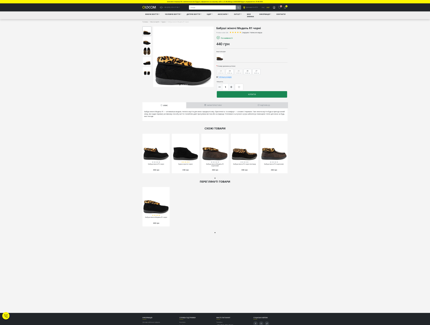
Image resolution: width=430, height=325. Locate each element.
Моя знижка (250, 15)
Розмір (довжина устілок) (226, 66)
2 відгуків (245, 32)
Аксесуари (222, 14)
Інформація (264, 14)
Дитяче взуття (193, 14)
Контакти (280, 14)
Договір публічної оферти (151, 322)
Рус (263, 7)
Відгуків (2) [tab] (265, 105)
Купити (252, 94)
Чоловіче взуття (172, 14)
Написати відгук (256, 32)
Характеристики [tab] (214, 105)
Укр (268, 7)
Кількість (220, 82)
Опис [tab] (165, 105)
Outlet (237, 14)
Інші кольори (221, 51)
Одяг (209, 14)
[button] (213, 56)
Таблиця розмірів (225, 77)
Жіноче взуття (151, 14)
